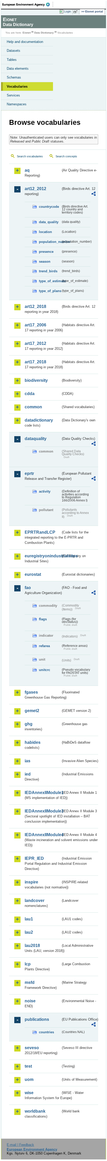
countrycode (49, 207)
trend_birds (48, 271)
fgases (31, 692)
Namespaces (16, 104)
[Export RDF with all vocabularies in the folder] (93, 194)
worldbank (35, 1111)
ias (27, 761)
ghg (28, 724)
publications (37, 1019)
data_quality (48, 222)
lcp (28, 964)
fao (28, 587)
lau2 (29, 932)
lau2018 (32, 945)
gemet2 (32, 710)
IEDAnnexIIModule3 (43, 811)
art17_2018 (35, 362)
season (44, 261)
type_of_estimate (50, 281)
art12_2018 (35, 306)
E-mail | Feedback (20, 1145)
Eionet (27, 32)
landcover (34, 900)
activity (44, 491)
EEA (27, 4)
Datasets (13, 51)
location (45, 232)
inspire (31, 882)
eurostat (33, 574)
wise (29, 1093)
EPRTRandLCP (40, 532)
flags (43, 619)
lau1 (29, 919)
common (33, 407)
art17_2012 (35, 343)
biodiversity (36, 380)
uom (29, 1079)
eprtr (29, 473)
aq (27, 170)
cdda (30, 393)
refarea (44, 646)
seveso (32, 1048)
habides (33, 742)
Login (67, 11)
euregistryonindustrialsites (43, 556)
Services (13, 95)
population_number (50, 242)
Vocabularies (17, 86)
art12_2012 (35, 188)
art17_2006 (35, 325)
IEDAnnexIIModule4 (43, 835)
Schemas (14, 77)
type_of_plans (50, 291)
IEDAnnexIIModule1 (43, 792)
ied (28, 774)
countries (46, 1032)
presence (46, 252)
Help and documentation (25, 42)
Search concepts (66, 156)
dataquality (35, 438)
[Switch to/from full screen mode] (76, 11)
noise (30, 1001)
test (28, 1066)
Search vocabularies (30, 156)
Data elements (18, 68)
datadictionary (39, 420)
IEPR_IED (34, 858)
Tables (12, 60)
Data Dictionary (44, 32)
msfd (30, 982)
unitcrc (44, 670)
